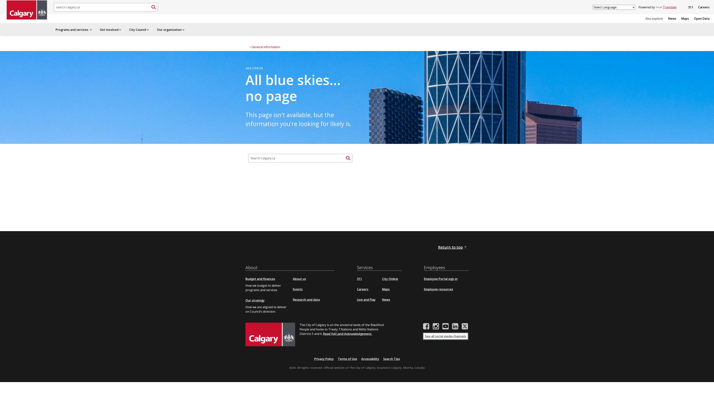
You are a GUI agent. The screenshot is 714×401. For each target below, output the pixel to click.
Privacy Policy (324, 359)
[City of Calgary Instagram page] (436, 326)
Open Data (702, 19)
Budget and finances (260, 279)
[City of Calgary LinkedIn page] (455, 326)
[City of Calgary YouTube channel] (445, 326)
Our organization (169, 30)
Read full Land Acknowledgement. (347, 334)
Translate (669, 7)
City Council (137, 30)
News (672, 19)
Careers (704, 7)
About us (299, 279)
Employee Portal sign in (441, 279)
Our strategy (255, 300)
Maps (685, 19)
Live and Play (366, 300)
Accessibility (370, 359)
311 (690, 7)
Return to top (450, 247)
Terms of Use (347, 359)
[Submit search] (153, 7)
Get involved (109, 30)
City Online (390, 279)
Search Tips (391, 359)
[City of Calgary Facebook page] (426, 326)
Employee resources (438, 289)
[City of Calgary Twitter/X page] (465, 326)
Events (298, 289)
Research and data (306, 300)
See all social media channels (445, 336)
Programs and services (72, 30)
